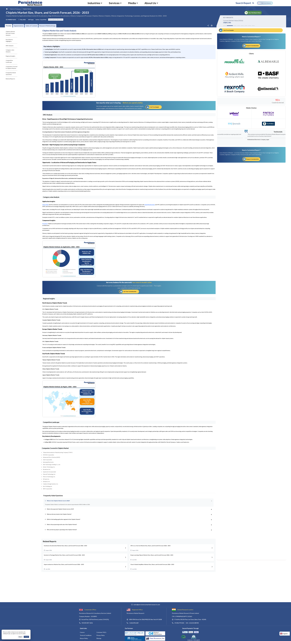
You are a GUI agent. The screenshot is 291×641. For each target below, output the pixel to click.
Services (114, 3)
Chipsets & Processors (15, 9)
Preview (8, 26)
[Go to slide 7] (249, 25)
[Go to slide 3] (231, 25)
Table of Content (31, 26)
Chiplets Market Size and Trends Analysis (10, 33)
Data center (45, 204)
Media (132, 3)
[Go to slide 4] (235, 25)
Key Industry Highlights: (9, 40)
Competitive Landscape (9, 61)
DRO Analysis (9, 45)
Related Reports (10, 78)
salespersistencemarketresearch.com (146, 604)
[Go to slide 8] (253, 25)
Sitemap (98, 638)
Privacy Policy (100, 635)
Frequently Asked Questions (11, 73)
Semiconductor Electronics (56, 19)
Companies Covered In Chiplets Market (11, 67)
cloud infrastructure (149, 204)
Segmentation (18, 26)
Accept (26, 636)
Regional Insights (10, 56)
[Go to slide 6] (245, 25)
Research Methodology (47, 26)
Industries (94, 3)
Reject (20, 636)
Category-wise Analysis (10, 50)
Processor (45, 223)
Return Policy (84, 638)
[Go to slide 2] (228, 25)
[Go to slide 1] (224, 25)
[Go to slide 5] (241, 25)
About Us (150, 3)
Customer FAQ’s (101, 632)
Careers (82, 632)
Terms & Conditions (85, 635)
